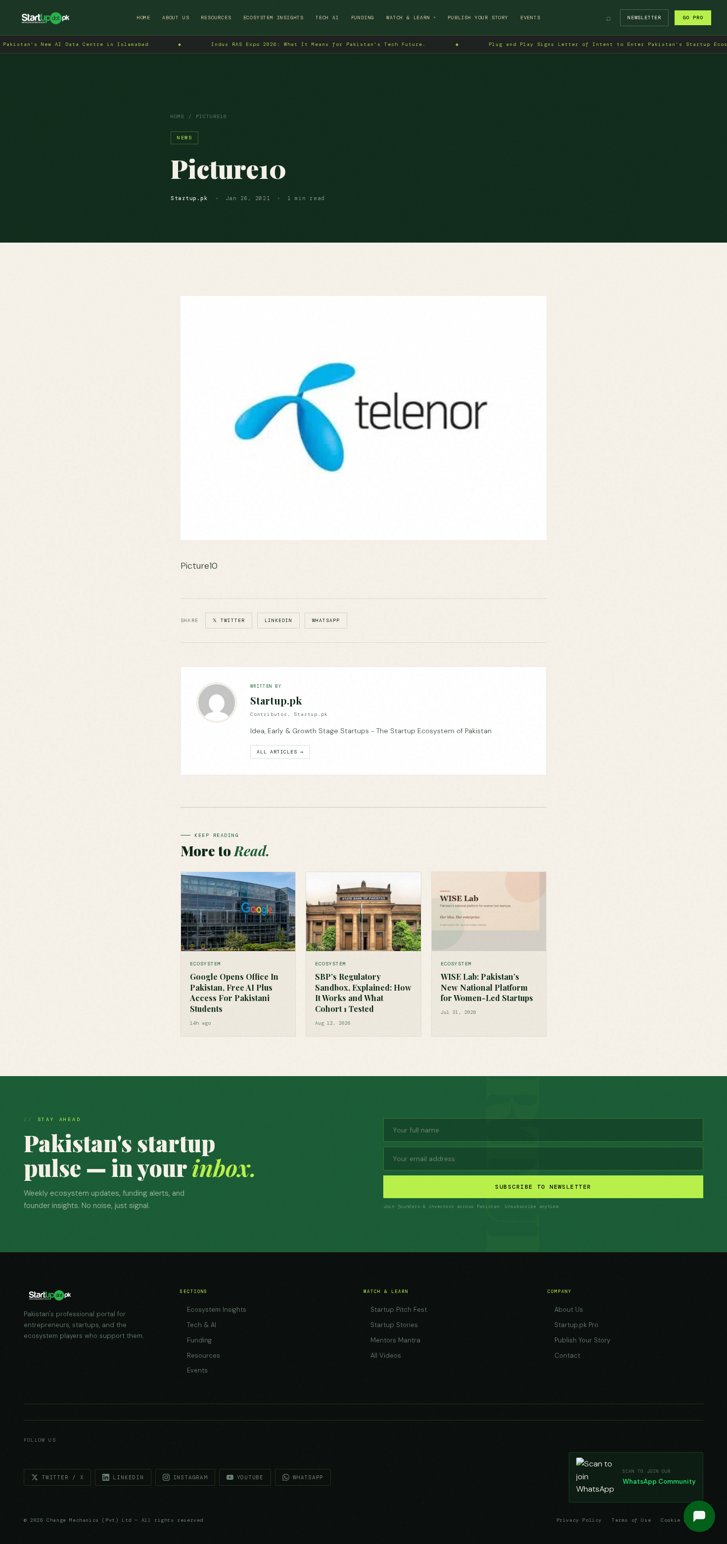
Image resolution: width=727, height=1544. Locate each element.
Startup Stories (394, 1325)
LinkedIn (278, 620)
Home (143, 17)
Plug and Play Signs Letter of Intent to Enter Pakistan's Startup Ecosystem (384, 44)
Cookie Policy (682, 1520)
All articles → (280, 752)
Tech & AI (201, 1325)
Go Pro (692, 17)
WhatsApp (326, 620)
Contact (567, 1355)
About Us (175, 17)
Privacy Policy (579, 1520)
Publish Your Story (478, 17)
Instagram (190, 1477)
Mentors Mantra (395, 1340)
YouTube (250, 1477)
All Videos (385, 1355)
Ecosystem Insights (273, 17)
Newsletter (644, 17)
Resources (216, 17)
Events (530, 17)
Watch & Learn (411, 17)
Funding (363, 17)
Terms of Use (631, 1520)
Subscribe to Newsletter (543, 1187)
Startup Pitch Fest (398, 1309)
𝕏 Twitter (229, 620)
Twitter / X (63, 1477)
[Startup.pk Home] (45, 18)
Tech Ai (327, 17)
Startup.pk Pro (576, 1325)
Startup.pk (276, 700)
